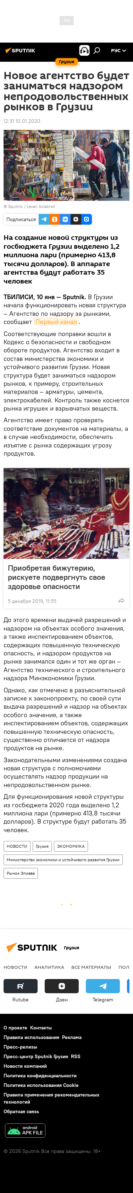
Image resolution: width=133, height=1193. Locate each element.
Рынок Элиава (21, 873)
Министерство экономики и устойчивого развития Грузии (63, 859)
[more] (121, 600)
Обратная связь (21, 1111)
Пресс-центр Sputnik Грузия (36, 1056)
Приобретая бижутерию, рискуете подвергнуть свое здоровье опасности (56, 577)
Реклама (72, 1037)
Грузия (42, 846)
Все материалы (91, 967)
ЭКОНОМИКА (71, 846)
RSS (76, 1056)
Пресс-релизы (20, 1047)
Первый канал (56, 322)
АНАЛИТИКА (49, 967)
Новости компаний (25, 1066)
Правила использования (31, 1037)
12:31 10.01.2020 (22, 121)
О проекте (15, 1027)
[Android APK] (25, 1131)
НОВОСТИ (17, 846)
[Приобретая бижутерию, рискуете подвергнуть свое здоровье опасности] (66, 513)
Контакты (41, 1027)
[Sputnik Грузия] (21, 53)
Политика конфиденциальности (40, 1075)
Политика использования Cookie (41, 1085)
